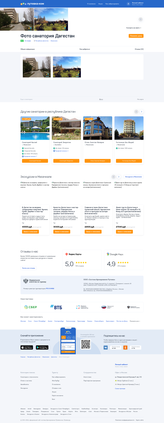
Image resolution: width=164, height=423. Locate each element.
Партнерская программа (92, 381)
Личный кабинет (121, 364)
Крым (64, 411)
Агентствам (87, 377)
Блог (53, 399)
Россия (135, 411)
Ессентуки (95, 408)
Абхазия (22, 408)
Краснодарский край (135, 408)
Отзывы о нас (56, 388)
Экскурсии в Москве (125, 411)
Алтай (29, 408)
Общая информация (27, 49)
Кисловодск (103, 408)
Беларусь (45, 408)
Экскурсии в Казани (33, 414)
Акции (100, 4)
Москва (23, 321)
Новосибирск (99, 321)
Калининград (70, 321)
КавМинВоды (86, 408)
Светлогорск (75, 408)
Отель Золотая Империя (94, 142)
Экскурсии (24, 388)
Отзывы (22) (139, 49)
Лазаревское (45, 411)
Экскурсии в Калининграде (50, 414)
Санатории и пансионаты (29, 377)
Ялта (76, 411)
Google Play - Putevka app (84, 341)
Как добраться (85, 49)
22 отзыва (28, 41)
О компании (91, 4)
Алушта (70, 411)
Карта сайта (140, 420)
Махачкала (54, 41)
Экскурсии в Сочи (65, 414)
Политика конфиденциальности (124, 420)
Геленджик (35, 411)
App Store (23, 346)
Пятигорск (113, 408)
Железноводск (122, 408)
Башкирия (113, 411)
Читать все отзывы (28, 268)
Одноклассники (128, 347)
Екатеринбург (59, 321)
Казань (89, 321)
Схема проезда (120, 388)
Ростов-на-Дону (122, 321)
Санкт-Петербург (40, 321)
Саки (90, 411)
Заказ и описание (30, 232)
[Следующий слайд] (141, 19)
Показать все (134, 321)
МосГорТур (55, 381)
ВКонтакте (107, 347)
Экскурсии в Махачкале (133, 177)
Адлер (22, 411)
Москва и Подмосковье (101, 411)
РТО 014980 (50, 288)
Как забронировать (112, 4)
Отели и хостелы (26, 381)
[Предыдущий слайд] (23, 19)
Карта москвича (57, 395)
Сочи (30, 321)
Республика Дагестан (42, 41)
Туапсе (58, 411)
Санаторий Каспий (29, 142)
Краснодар (81, 321)
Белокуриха (37, 408)
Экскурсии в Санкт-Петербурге (59, 408)
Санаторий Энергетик (62, 142)
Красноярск (110, 321)
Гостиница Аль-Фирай (125, 142)
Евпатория (83, 411)
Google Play (40, 346)
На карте (140, 99)
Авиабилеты (24, 384)
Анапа (50, 321)
